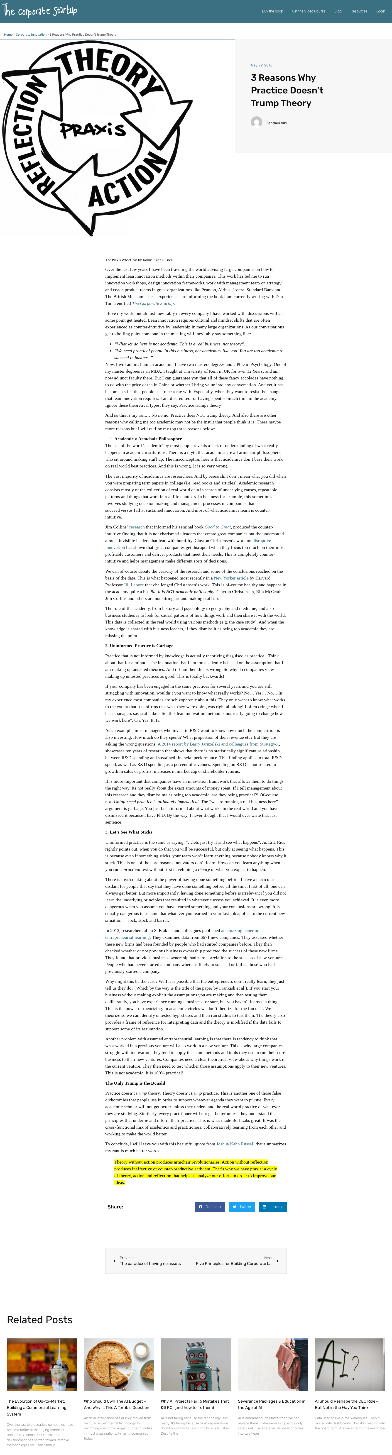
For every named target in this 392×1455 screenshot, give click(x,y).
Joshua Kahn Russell (235, 1143)
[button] (210, 1207)
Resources (359, 11)
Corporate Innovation (31, 34)
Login (380, 11)
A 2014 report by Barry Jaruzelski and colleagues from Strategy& (218, 743)
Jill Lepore (134, 584)
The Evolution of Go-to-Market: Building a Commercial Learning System (36, 1408)
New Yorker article (231, 577)
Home (8, 34)
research (137, 526)
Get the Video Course (308, 11)
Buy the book (272, 11)
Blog (338, 11)
